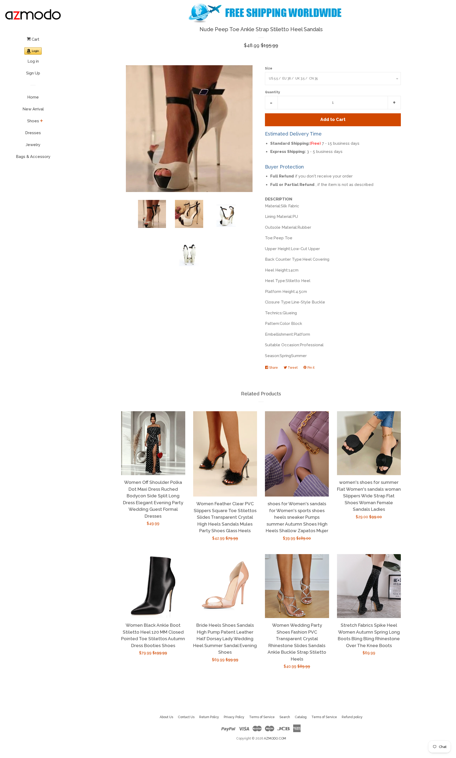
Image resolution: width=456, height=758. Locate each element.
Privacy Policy (234, 717)
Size (268, 68)
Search (284, 717)
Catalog (301, 717)
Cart (35, 39)
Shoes (33, 121)
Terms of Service (262, 717)
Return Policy (209, 717)
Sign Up (33, 73)
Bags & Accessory (33, 156)
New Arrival (33, 109)
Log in (33, 61)
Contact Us (186, 717)
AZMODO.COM (275, 738)
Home (33, 97)
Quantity (272, 92)
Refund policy (352, 717)
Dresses (33, 132)
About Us (166, 717)
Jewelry (33, 144)
